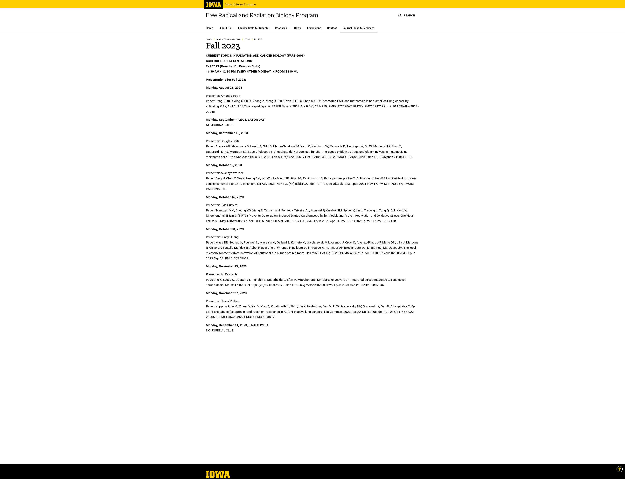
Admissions (314, 28)
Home (209, 28)
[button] (406, 15)
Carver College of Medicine (240, 4)
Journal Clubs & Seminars (358, 28)
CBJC (247, 39)
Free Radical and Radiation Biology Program (262, 15)
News (297, 28)
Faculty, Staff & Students (253, 28)
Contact (332, 28)
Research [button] (281, 28)
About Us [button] (225, 28)
